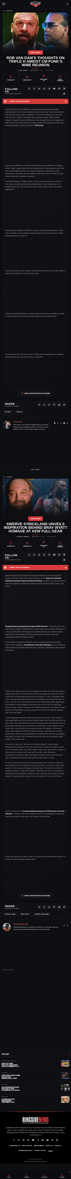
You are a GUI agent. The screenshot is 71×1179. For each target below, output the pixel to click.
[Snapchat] (64, 89)
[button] (68, 4)
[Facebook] (29, 89)
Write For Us (27, 1145)
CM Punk (8, 412)
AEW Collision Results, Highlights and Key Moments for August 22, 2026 (10, 1065)
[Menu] (4, 4)
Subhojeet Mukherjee (23, 536)
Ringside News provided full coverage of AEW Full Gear (26, 626)
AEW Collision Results (8, 1060)
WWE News (9, 10)
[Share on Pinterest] (54, 405)
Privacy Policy (40, 1150)
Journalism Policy (25, 1150)
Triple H (19, 412)
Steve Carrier (23, 70)
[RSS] (57, 1140)
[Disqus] (35, 1001)
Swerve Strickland (42, 914)
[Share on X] (44, 405)
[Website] (55, 423)
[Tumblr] (38, 1140)
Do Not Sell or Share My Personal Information (35, 1161)
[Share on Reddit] (59, 405)
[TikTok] (52, 1140)
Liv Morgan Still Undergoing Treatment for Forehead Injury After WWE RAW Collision (8, 1101)
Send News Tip (15, 1145)
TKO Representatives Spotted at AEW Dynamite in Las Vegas (10, 1089)
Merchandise (39, 1145)
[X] (34, 89)
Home (4, 10)
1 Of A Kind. (39, 125)
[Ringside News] (35, 4)
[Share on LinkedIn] (49, 405)
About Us (49, 1145)
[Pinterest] (49, 89)
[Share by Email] (64, 405)
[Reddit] (64, 94)
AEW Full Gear (10, 914)
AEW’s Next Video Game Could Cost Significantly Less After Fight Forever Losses (10, 1077)
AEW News (35, 519)
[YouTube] (54, 89)
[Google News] (39, 89)
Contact (58, 1145)
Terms (50, 1151)
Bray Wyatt (25, 914)
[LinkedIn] (44, 89)
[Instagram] (59, 89)
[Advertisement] (19, 254)
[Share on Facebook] (39, 405)
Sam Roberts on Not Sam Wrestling (37, 645)
